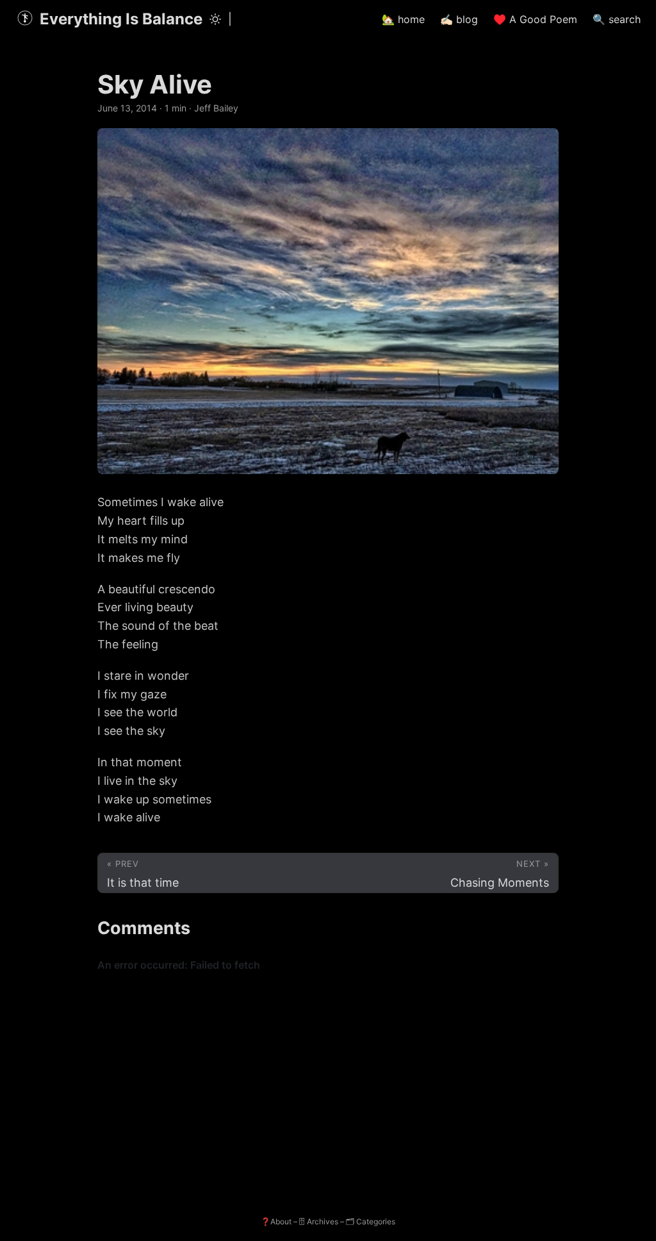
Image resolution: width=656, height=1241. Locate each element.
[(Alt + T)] (215, 19)
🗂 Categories (370, 1221)
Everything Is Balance (121, 19)
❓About (276, 1221)
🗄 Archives (318, 1221)
